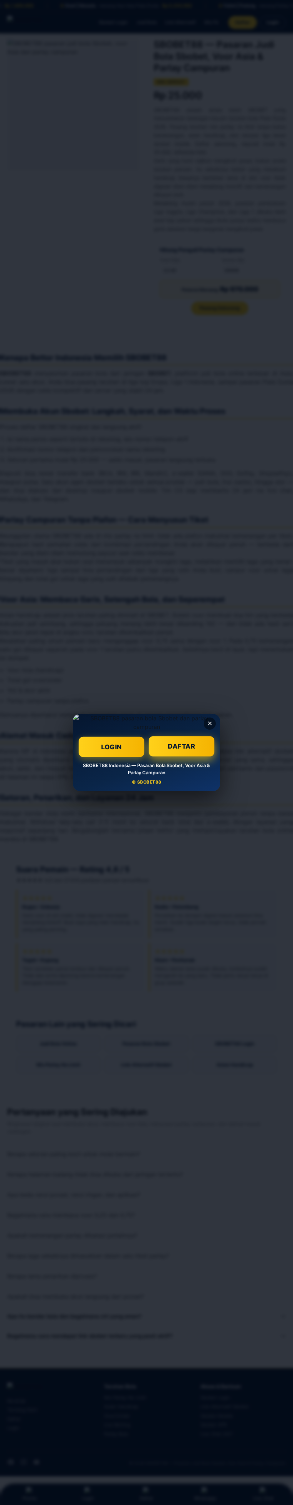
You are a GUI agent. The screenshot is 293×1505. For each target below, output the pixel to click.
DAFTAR (181, 747)
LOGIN (111, 746)
